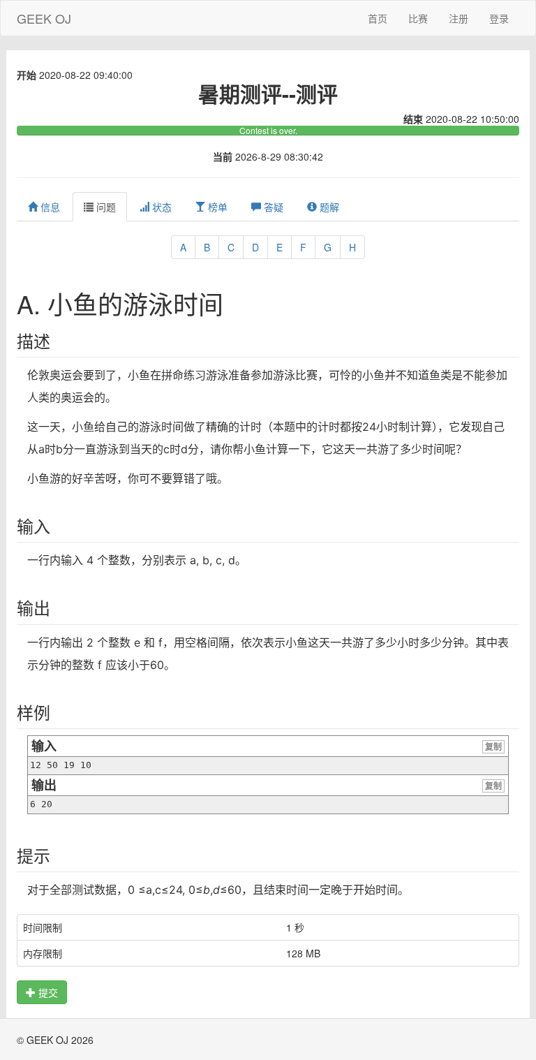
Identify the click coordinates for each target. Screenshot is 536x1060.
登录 (499, 18)
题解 (328, 207)
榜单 (216, 207)
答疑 (272, 207)
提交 (47, 992)
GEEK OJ (44, 18)
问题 (105, 207)
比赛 (418, 18)
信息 (49, 207)
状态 (160, 207)
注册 (458, 18)
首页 (377, 18)
